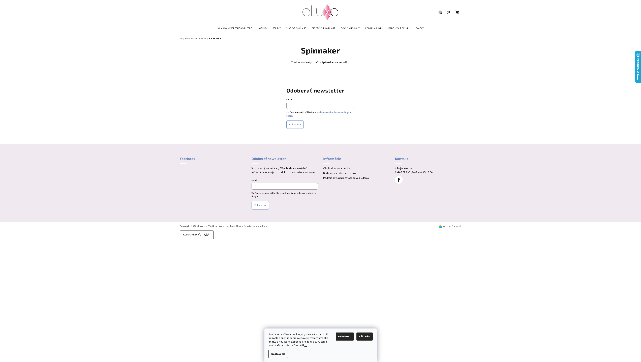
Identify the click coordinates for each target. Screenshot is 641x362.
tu (305, 345)
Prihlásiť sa (295, 124)
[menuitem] (235, 28)
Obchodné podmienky (336, 168)
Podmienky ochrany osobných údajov (346, 178)
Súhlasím (364, 336)
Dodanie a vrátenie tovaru (339, 173)
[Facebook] (399, 180)
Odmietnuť (344, 336)
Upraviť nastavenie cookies (251, 226)
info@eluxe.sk (403, 168)
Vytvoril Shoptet (452, 226)
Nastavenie (278, 354)
